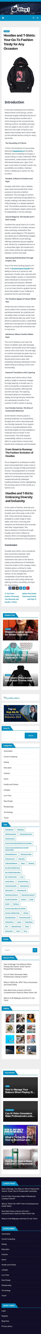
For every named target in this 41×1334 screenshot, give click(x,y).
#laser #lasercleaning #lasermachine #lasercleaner (17, 849)
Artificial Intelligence (11, 863)
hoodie (7, 904)
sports (27, 926)
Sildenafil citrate (16, 926)
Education (8, 768)
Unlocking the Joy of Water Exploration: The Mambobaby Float (19, 658)
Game (6, 779)
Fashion (6, 31)
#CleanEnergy (9, 829)
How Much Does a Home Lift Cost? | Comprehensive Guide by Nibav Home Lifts (20, 1164)
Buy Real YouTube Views (12, 868)
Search (6, 728)
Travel (6, 818)
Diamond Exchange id (28, 895)
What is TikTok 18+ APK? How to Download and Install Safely (18, 1140)
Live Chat (7, 795)
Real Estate (8, 801)
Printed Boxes (9, 922)
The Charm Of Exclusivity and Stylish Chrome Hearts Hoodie (19, 680)
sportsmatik (9, 931)
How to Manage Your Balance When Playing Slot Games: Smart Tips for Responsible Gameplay (18, 966)
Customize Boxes (23, 881)
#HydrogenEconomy (26, 834)
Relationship (8, 807)
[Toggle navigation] (37, 18)
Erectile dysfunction (11, 899)
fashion (23, 899)
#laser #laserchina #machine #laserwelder (18, 843)
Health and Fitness (11, 784)
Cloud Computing (10, 757)
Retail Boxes (29, 922)
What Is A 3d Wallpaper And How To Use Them (19, 1219)
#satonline (21, 859)
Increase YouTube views (12, 913)
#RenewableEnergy (11, 854)
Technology (8, 812)
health (31, 899)
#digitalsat (20, 829)
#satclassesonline (26, 854)
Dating (6, 762)
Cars (21, 877)
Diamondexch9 (21, 890)
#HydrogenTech (10, 838)
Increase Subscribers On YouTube (15, 908)
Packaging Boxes (10, 917)
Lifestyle (7, 790)
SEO (6, 926)
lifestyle (25, 913)
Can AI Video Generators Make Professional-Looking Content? (20, 1116)
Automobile (8, 751)
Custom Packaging (11, 886)
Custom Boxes (9, 881)
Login (4, 1311)
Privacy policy (7, 1326)
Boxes (23, 863)
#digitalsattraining (10, 834)
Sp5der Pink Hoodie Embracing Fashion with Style (29, 596)
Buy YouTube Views (11, 877)
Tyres (25, 931)
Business (31, 863)
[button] (33, 18)
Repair (19, 922)
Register (5, 1316)
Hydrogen (16, 904)
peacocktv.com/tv (25, 917)
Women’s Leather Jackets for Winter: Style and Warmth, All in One (19, 635)
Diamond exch (24, 886)
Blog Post (5, 1321)
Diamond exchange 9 (11, 895)
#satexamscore (10, 859)
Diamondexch (9, 890)
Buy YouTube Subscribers (13, 872)
